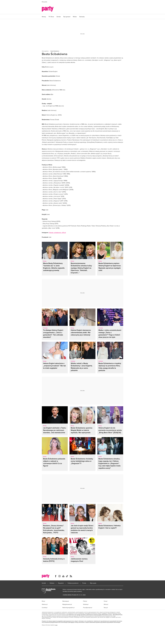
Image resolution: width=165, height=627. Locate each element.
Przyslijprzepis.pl (87, 607)
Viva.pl (105, 601)
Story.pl (106, 607)
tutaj (56, 625)
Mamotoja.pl (65, 601)
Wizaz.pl (106, 604)
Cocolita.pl (44, 607)
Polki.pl (85, 601)
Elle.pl (43, 601)
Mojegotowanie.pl (67, 604)
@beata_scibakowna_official (57, 232)
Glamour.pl (44, 604)
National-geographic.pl (68, 607)
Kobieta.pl (85, 604)
